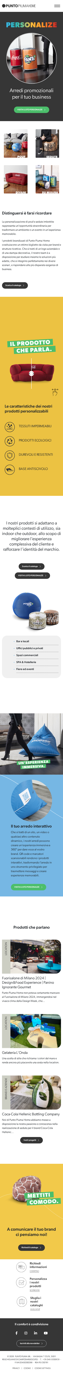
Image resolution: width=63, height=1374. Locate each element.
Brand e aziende (6, 1088)
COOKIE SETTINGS (43, 1368)
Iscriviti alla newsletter (30, 1343)
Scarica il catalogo (13, 285)
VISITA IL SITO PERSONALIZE (30, 110)
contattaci (34, 1271)
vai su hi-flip (35, 1309)
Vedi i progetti (30, 1140)
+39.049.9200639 (51, 1360)
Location (6, 948)
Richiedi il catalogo (30, 1248)
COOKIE (27, 1368)
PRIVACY (16, 1368)
